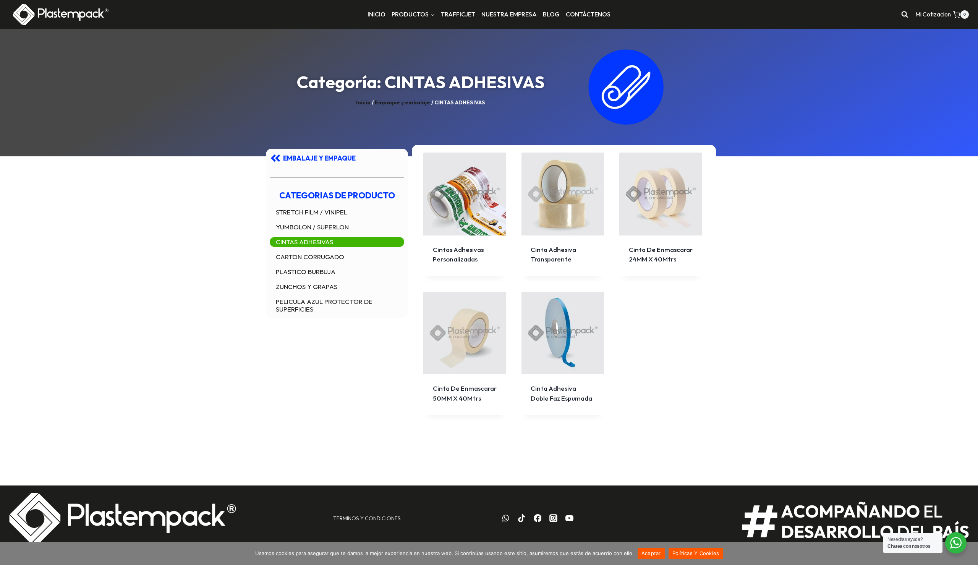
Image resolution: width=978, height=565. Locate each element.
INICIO (376, 14)
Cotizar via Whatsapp (467, 274)
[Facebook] (537, 518)
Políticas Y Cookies (695, 553)
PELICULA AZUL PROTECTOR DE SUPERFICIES (324, 305)
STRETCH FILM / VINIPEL (311, 212)
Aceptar (651, 553)
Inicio (363, 102)
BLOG (551, 14)
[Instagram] (554, 518)
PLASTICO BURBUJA (305, 272)
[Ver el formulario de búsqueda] (905, 14)
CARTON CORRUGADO (310, 257)
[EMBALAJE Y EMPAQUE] (275, 158)
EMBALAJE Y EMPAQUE (319, 158)
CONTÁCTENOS (588, 14)
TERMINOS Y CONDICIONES (367, 518)
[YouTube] (570, 518)
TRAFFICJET (458, 14)
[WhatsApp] (506, 518)
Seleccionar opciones (465, 247)
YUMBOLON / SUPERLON (312, 227)
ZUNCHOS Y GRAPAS (306, 286)
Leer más (661, 252)
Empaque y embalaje (402, 102)
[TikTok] (521, 518)
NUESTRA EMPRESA (509, 14)
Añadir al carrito (562, 252)
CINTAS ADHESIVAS (304, 242)
